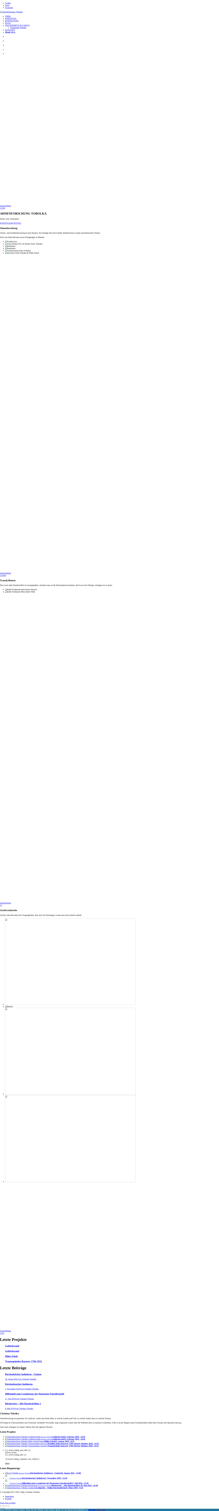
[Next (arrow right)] (4, 1508)
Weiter (8, 206)
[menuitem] (112, 16)
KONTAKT (16, 223)
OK (89, 1510)
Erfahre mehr (100, 1510)
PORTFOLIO (5, 223)
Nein (93, 1510)
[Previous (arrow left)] (1, 1508)
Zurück (3, 206)
